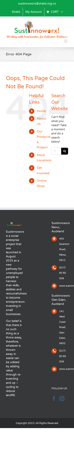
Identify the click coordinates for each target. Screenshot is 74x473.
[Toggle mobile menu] (66, 41)
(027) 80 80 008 (62, 273)
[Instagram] (61, 398)
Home (41, 111)
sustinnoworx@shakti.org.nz (37, 3)
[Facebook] (54, 398)
